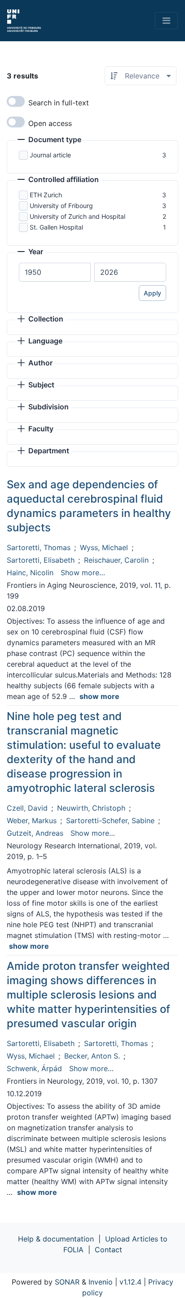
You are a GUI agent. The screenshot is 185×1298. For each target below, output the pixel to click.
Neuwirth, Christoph (91, 807)
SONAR (67, 1281)
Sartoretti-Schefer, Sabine (110, 820)
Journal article (50, 155)
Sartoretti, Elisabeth (41, 560)
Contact (108, 1249)
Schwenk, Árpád (34, 1068)
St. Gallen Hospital (56, 227)
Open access (50, 123)
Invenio (100, 1281)
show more (99, 696)
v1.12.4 (130, 1281)
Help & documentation (56, 1238)
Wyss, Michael (104, 547)
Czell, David (27, 807)
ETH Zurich (46, 195)
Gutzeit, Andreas (35, 833)
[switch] (16, 101)
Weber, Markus (32, 820)
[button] (49, 140)
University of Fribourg (61, 205)
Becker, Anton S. (92, 1055)
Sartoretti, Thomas (38, 547)
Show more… (83, 572)
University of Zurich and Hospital (77, 216)
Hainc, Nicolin (30, 572)
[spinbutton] (55, 272)
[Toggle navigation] (166, 20)
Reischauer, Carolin (116, 560)
